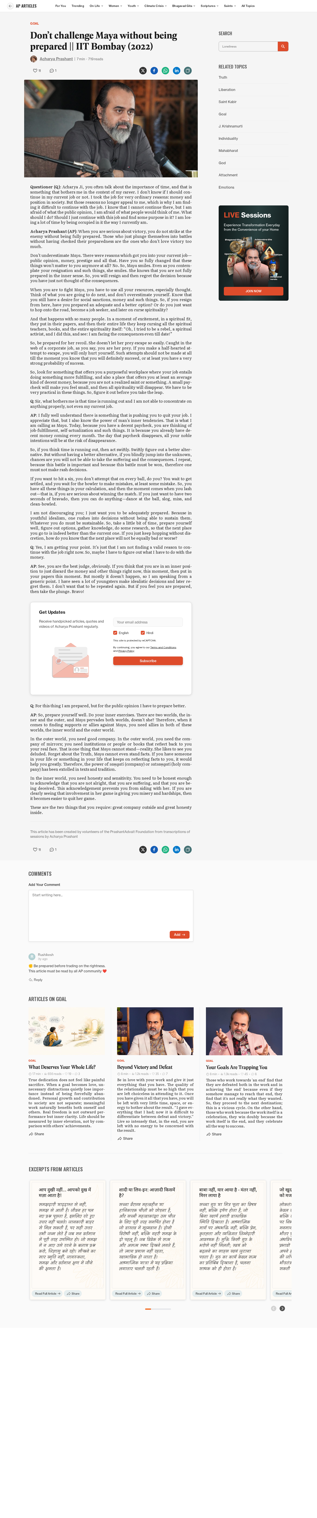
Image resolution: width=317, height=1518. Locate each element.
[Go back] (10, 6)
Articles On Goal (47, 998)
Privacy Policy (126, 650)
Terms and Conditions (163, 647)
